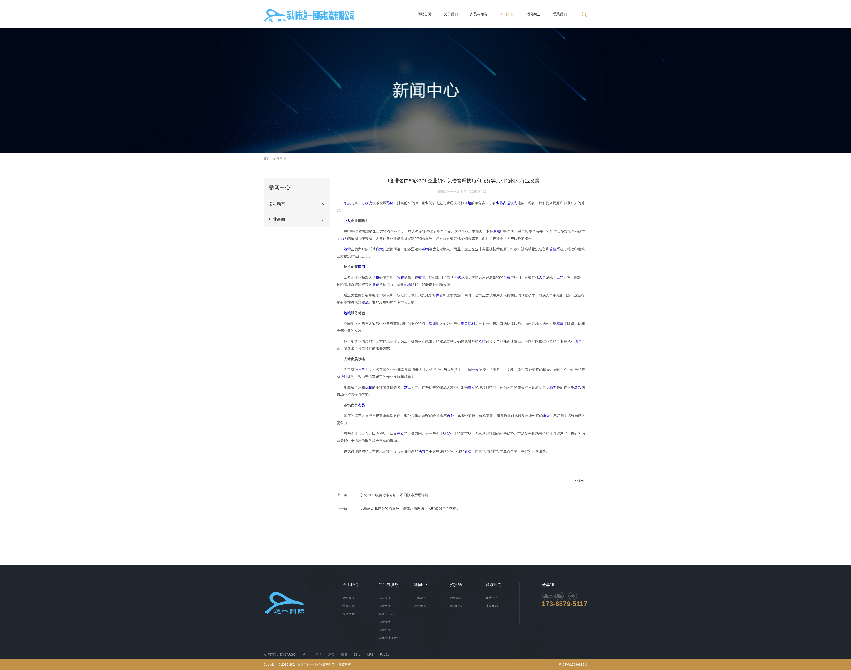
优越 (368, 387)
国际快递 (384, 598)
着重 (560, 323)
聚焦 (450, 433)
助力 (552, 387)
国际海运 (384, 630)
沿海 (432, 323)
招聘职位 (456, 606)
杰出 (407, 387)
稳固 (343, 238)
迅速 (389, 203)
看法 (467, 451)
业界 (499, 203)
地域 (347, 313)
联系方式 (492, 598)
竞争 (361, 370)
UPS (370, 654)
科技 (375, 277)
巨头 (347, 221)
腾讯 (305, 654)
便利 (471, 323)
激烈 (577, 387)
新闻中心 (279, 158)
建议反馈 (492, 606)
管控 (552, 249)
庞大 (379, 249)
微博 (344, 654)
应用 (361, 267)
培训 (343, 377)
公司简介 (348, 598)
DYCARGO (288, 654)
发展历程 (348, 614)
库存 (439, 295)
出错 (560, 277)
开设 (475, 370)
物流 (368, 203)
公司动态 (277, 204)
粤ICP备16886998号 (573, 664)
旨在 (400, 277)
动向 (421, 451)
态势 (361, 405)
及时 (482, 341)
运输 (347, 249)
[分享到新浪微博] (572, 596)
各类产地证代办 (389, 638)
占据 (506, 203)
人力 (542, 277)
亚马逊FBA (386, 614)
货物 (425, 249)
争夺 (546, 416)
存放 (506, 277)
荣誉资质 (348, 606)
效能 (421, 277)
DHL (357, 654)
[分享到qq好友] (546, 596)
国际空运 (384, 606)
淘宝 (331, 654)
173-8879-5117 (564, 603)
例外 (450, 416)
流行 (368, 302)
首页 (267, 158)
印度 (347, 203)
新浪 (318, 654)
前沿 (471, 387)
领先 (513, 203)
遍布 (496, 231)
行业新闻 (277, 219)
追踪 (375, 284)
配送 (407, 284)
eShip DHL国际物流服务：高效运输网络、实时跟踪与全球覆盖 (410, 508)
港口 (464, 323)
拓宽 (400, 433)
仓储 (457, 277)
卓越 (467, 203)
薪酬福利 (456, 598)
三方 (361, 203)
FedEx (384, 654)
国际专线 (384, 622)
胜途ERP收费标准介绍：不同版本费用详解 (394, 495)
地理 (577, 341)
